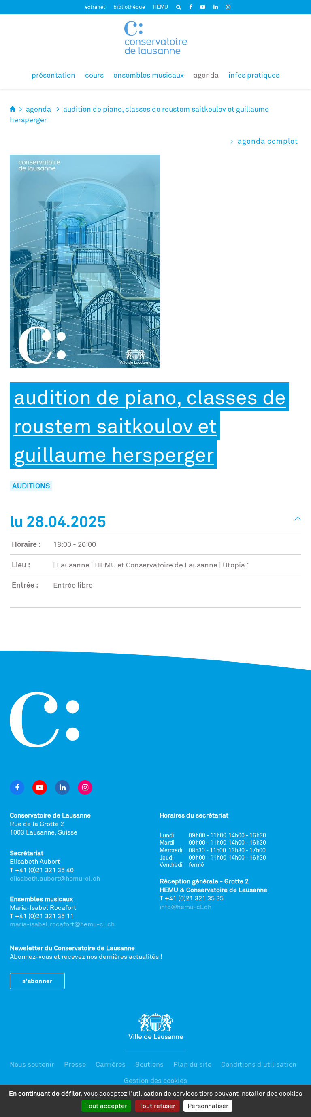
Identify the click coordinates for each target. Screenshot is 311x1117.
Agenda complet (268, 140)
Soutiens (149, 1064)
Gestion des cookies (155, 1080)
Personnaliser (207, 1106)
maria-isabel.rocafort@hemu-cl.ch (62, 924)
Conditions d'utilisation (258, 1064)
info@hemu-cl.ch (185, 907)
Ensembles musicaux (148, 74)
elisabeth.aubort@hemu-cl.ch (55, 878)
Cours (94, 74)
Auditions (31, 485)
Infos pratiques (253, 74)
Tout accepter (106, 1106)
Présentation (53, 74)
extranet (95, 7)
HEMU (160, 7)
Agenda (206, 74)
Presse (75, 1064)
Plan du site (192, 1064)
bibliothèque (129, 7)
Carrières (111, 1064)
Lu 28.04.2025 (58, 521)
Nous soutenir (32, 1064)
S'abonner (37, 981)
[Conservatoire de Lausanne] (155, 37)
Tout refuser (157, 1106)
